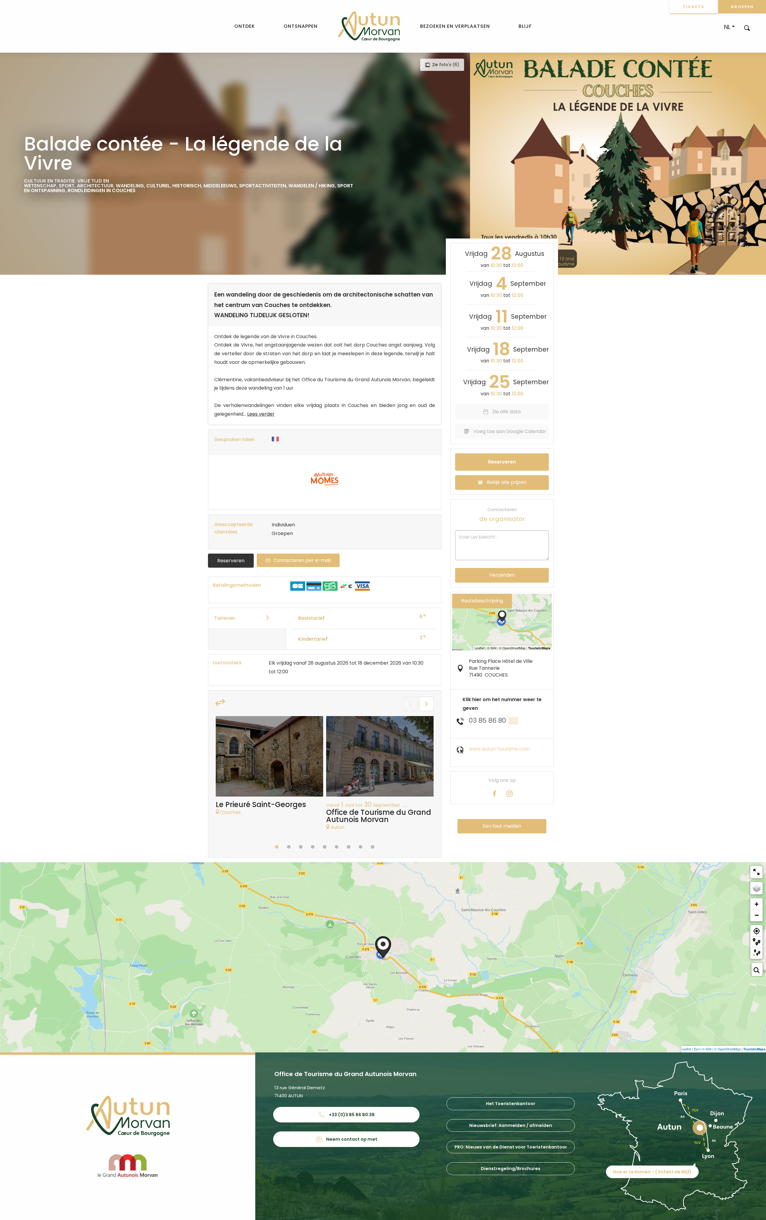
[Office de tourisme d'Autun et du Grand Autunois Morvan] (369, 26)
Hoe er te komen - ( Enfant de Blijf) (652, 1172)
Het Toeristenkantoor (510, 1104)
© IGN (707, 1048)
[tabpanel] (269, 768)
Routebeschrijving (482, 600)
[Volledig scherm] (756, 872)
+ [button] (757, 904)
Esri (697, 1048)
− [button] (757, 915)
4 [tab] (312, 846)
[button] (747, 27)
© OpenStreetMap (727, 1048)
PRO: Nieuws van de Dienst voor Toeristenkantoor (511, 1147)
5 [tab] (324, 846)
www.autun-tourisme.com (499, 748)
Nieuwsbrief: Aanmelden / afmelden (510, 1125)
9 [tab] (372, 846)
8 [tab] (360, 846)
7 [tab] (348, 846)
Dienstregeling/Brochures (510, 1169)
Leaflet (686, 1048)
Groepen (742, 7)
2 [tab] (288, 846)
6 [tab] (336, 846)
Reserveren (230, 560)
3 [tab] (300, 846)
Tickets (693, 7)
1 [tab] (276, 846)
